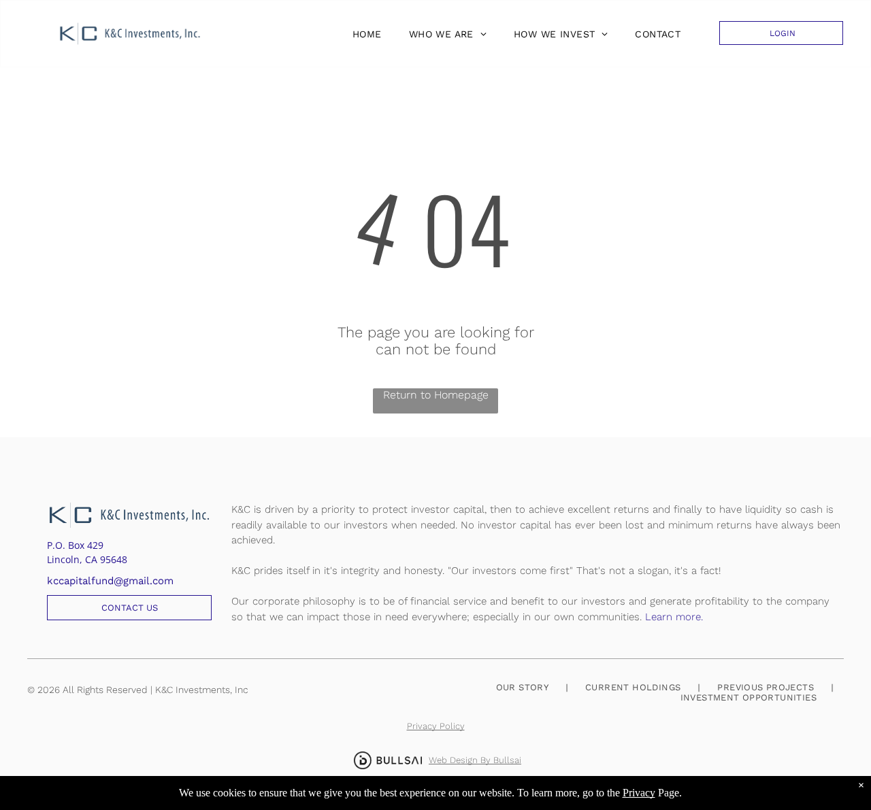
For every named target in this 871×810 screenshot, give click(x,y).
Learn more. (674, 617)
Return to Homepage (436, 394)
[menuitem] (363, 34)
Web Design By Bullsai (475, 760)
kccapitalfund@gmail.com (110, 581)
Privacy (639, 792)
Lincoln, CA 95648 (87, 559)
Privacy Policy (436, 726)
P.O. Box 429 (75, 545)
